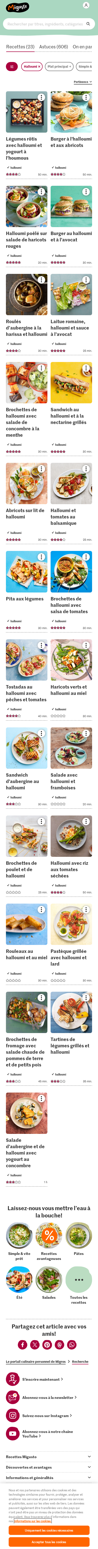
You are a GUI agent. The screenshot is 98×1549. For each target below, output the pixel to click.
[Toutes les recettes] (78, 1285)
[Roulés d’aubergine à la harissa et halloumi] (26, 316)
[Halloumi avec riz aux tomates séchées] (71, 857)
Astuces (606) (53, 47)
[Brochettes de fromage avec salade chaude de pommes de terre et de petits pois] (26, 1040)
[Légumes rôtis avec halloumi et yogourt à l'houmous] (26, 136)
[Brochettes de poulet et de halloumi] (26, 857)
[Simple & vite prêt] (19, 1241)
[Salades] (49, 1285)
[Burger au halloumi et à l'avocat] (71, 228)
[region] (49, 1516)
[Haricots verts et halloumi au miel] (71, 681)
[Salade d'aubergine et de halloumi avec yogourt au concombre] (26, 1141)
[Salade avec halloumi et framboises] (71, 769)
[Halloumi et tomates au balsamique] (71, 505)
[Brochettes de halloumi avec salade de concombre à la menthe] (26, 410)
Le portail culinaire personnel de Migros (36, 1361)
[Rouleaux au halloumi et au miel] (26, 946)
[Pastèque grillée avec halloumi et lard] (71, 946)
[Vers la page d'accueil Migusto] (17, 5)
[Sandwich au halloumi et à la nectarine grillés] (71, 410)
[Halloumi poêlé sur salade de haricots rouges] (26, 228)
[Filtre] (12, 66)
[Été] (19, 1285)
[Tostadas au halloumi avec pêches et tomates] (26, 681)
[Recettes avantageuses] (49, 1241)
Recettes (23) (20, 47)
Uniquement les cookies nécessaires (49, 1530)
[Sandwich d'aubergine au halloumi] (26, 769)
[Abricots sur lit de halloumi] (26, 505)
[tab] (49, 1456)
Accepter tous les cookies (49, 1542)
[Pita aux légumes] (26, 593)
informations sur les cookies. (32, 1521)
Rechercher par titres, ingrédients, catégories (49, 24)
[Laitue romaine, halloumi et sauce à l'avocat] (71, 316)
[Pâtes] (78, 1241)
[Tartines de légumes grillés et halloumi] (71, 1040)
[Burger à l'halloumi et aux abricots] (71, 136)
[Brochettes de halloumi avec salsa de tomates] (71, 593)
